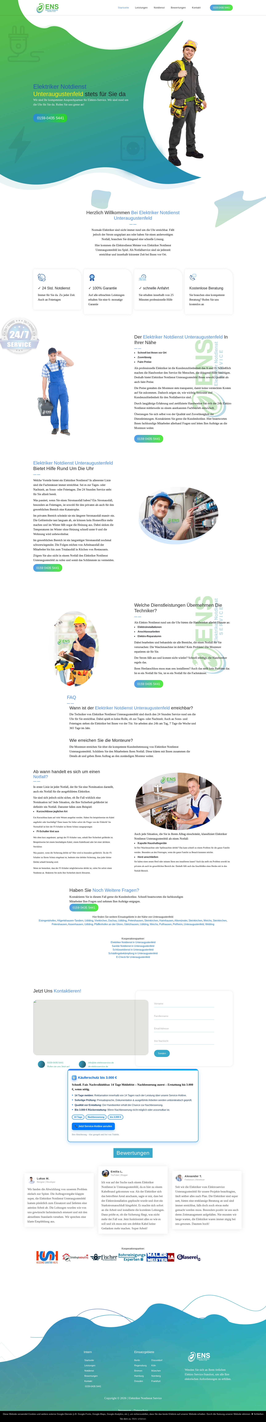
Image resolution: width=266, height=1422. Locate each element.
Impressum (124, 1410)
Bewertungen (178, 7)
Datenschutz (141, 1410)
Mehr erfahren (139, 1419)
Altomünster (180, 920)
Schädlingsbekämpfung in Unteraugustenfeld (133, 953)
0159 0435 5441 (221, 7)
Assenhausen (75, 924)
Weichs (208, 920)
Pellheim (178, 924)
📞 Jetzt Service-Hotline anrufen (93, 1126)
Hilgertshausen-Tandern (70, 920)
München (156, 1370)
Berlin (137, 1360)
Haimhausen (166, 920)
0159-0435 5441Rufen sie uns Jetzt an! (58, 1064)
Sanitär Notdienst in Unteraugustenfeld (133, 946)
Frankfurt (155, 1381)
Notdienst (159, 7)
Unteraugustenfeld (194, 924)
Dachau (112, 920)
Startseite (123, 7)
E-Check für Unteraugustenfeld (133, 957)
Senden (162, 1053)
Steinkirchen (151, 920)
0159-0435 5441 (50, 118)
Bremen (138, 1370)
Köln (153, 1365)
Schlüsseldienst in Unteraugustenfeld (133, 949)
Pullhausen (165, 924)
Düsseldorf (156, 1360)
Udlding (89, 920)
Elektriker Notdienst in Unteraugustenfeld (133, 942)
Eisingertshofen (47, 920)
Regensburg (140, 1365)
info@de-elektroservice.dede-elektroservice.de (101, 1064)
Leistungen (141, 7)
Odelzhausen (131, 924)
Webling (209, 924)
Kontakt (196, 7)
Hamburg (139, 1376)
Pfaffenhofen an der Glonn (108, 924)
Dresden (138, 1381)
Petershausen (135, 920)
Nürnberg (156, 1376)
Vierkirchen (101, 920)
